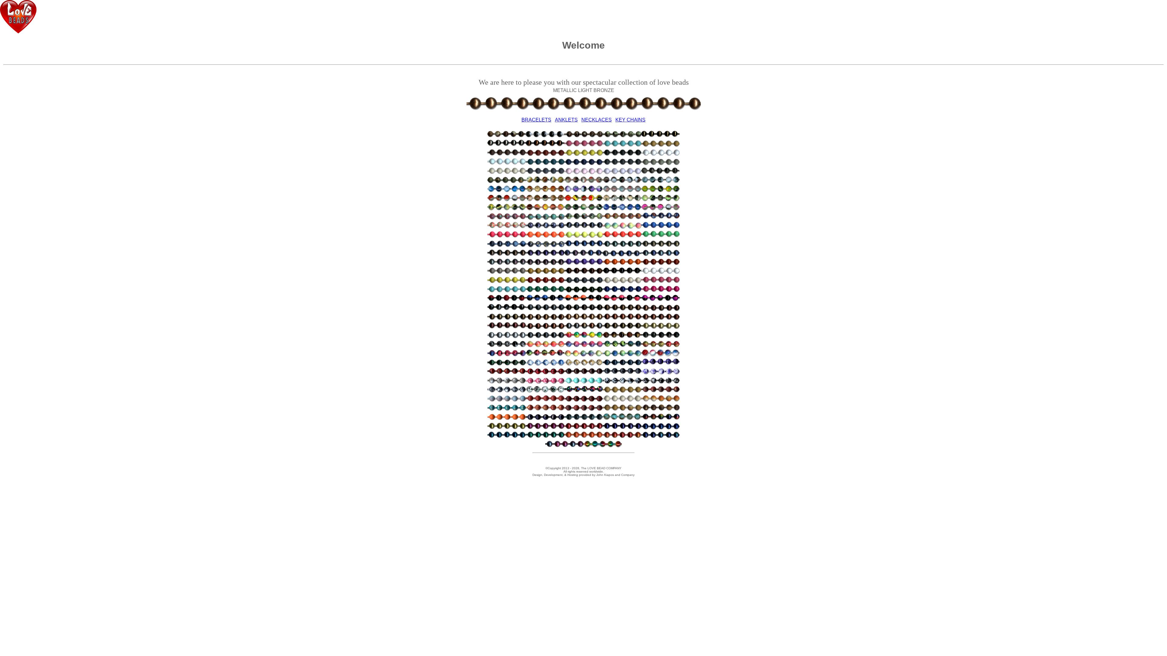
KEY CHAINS (630, 119)
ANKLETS (566, 119)
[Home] (18, 31)
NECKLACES (596, 119)
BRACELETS (536, 119)
